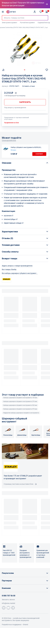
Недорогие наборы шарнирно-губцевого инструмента (21, 413)
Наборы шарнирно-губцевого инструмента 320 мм (20, 405)
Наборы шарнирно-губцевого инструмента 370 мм (20, 409)
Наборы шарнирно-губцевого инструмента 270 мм (20, 401)
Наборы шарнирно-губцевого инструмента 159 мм (20, 397)
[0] (40, 11)
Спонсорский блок (9, 140)
